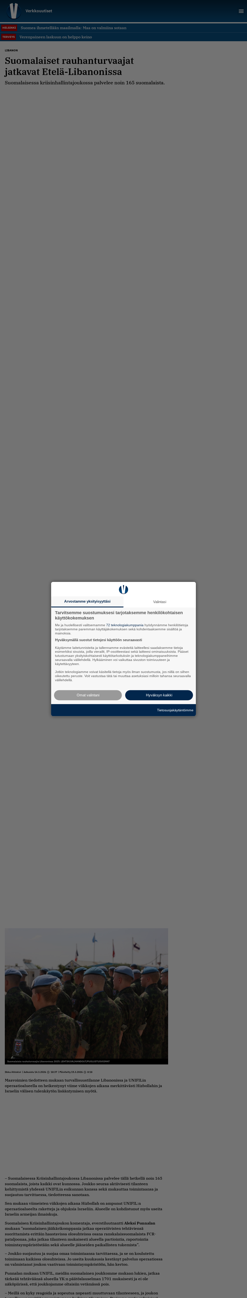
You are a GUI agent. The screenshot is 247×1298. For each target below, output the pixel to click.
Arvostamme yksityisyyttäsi (87, 601)
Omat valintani (88, 695)
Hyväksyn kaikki (159, 695)
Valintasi (159, 602)
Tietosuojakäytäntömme (175, 710)
